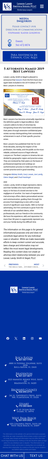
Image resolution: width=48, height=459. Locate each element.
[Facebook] (8, 338)
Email (19, 41)
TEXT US (36, 456)
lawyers (19, 80)
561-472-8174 (23, 45)
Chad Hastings (24, 177)
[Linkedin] (24, 338)
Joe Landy (38, 174)
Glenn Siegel (8, 177)
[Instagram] (32, 338)
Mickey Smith (17, 174)
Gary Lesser (28, 174)
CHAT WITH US (12, 456)
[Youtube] (40, 338)
